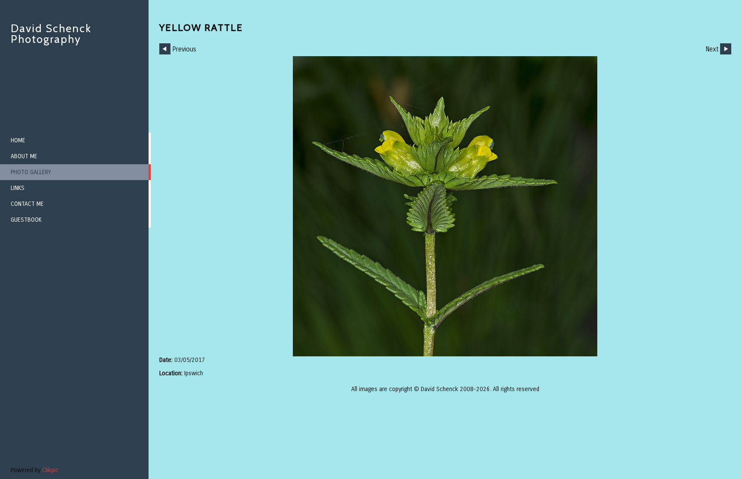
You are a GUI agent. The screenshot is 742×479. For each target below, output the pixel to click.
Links (17, 188)
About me (24, 156)
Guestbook (26, 219)
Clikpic (50, 470)
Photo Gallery (31, 172)
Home (18, 140)
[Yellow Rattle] (445, 206)
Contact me (27, 204)
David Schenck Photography (51, 33)
